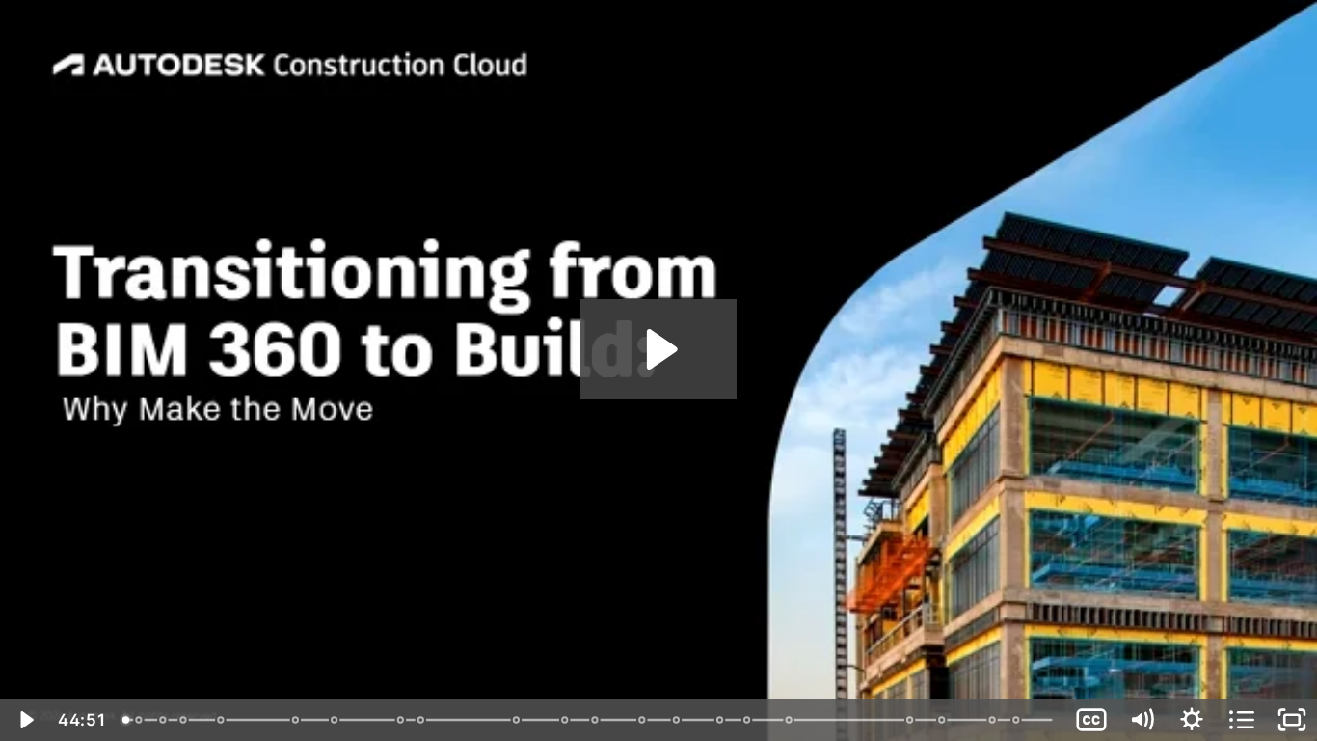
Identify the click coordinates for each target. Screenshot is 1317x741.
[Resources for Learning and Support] (994, 720)
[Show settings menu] (1192, 720)
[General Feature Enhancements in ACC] (517, 720)
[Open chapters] (1242, 720)
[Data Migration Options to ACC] (722, 720)
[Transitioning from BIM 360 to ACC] (1018, 720)
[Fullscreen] (1292, 720)
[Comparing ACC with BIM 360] (401, 720)
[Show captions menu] (1091, 720)
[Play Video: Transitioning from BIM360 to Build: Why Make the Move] (659, 349)
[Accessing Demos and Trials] (944, 720)
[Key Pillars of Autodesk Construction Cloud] (295, 720)
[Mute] (1141, 720)
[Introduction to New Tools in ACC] (422, 720)
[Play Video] (25, 720)
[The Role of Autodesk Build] (220, 720)
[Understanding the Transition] (183, 720)
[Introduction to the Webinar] (138, 720)
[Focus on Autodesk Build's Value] (335, 720)
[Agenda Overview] (162, 720)
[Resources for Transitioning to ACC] (749, 720)
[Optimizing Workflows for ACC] (677, 720)
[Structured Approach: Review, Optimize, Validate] (643, 720)
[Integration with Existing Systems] (911, 720)
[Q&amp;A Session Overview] (791, 720)
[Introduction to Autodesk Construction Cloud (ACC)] (565, 720)
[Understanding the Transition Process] (596, 720)
